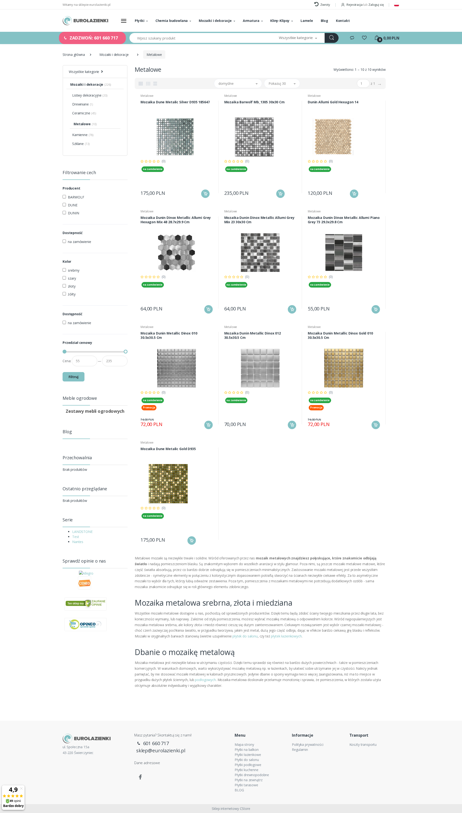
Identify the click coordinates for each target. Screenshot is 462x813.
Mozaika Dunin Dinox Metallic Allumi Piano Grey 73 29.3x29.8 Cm (344, 220)
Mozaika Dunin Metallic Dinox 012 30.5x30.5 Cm (252, 335)
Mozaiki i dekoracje (215, 20)
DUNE (72, 205)
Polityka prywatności (307, 744)
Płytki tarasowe (246, 785)
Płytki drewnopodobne (252, 775)
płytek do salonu (245, 636)
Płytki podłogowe (248, 764)
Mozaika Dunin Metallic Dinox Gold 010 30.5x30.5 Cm (340, 335)
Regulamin (300, 749)
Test (75, 536)
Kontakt (343, 20)
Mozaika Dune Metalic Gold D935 (168, 449)
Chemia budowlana (171, 20)
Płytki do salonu (247, 759)
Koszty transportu (363, 744)
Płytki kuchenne (246, 769)
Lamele (307, 20)
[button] (298, 38)
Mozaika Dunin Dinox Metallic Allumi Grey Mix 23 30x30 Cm (259, 220)
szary (72, 278)
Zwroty (325, 4)
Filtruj (73, 376)
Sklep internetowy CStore (231, 808)
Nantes (77, 541)
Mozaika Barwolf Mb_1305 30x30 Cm (254, 102)
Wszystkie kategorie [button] (84, 71)
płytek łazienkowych (286, 636)
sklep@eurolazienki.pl (160, 750)
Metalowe (147, 96)
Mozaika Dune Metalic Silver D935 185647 (175, 102)
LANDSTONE (82, 531)
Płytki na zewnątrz (248, 780)
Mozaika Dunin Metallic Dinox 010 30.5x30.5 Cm (169, 335)
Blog (324, 20)
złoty (71, 286)
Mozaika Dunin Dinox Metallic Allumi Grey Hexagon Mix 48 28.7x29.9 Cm (176, 220)
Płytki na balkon (247, 749)
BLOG (239, 790)
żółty (71, 294)
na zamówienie (79, 241)
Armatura (251, 20)
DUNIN (73, 213)
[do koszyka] (205, 194)
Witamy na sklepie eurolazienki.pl (86, 4)
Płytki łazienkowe (248, 754)
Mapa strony (244, 744)
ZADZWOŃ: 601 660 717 (93, 38)
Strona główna (74, 54)
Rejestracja (354, 4)
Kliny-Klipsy (279, 20)
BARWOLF (76, 197)
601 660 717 (155, 743)
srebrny (73, 270)
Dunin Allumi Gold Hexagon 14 (333, 102)
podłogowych (205, 679)
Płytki (139, 20)
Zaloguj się (376, 4)
